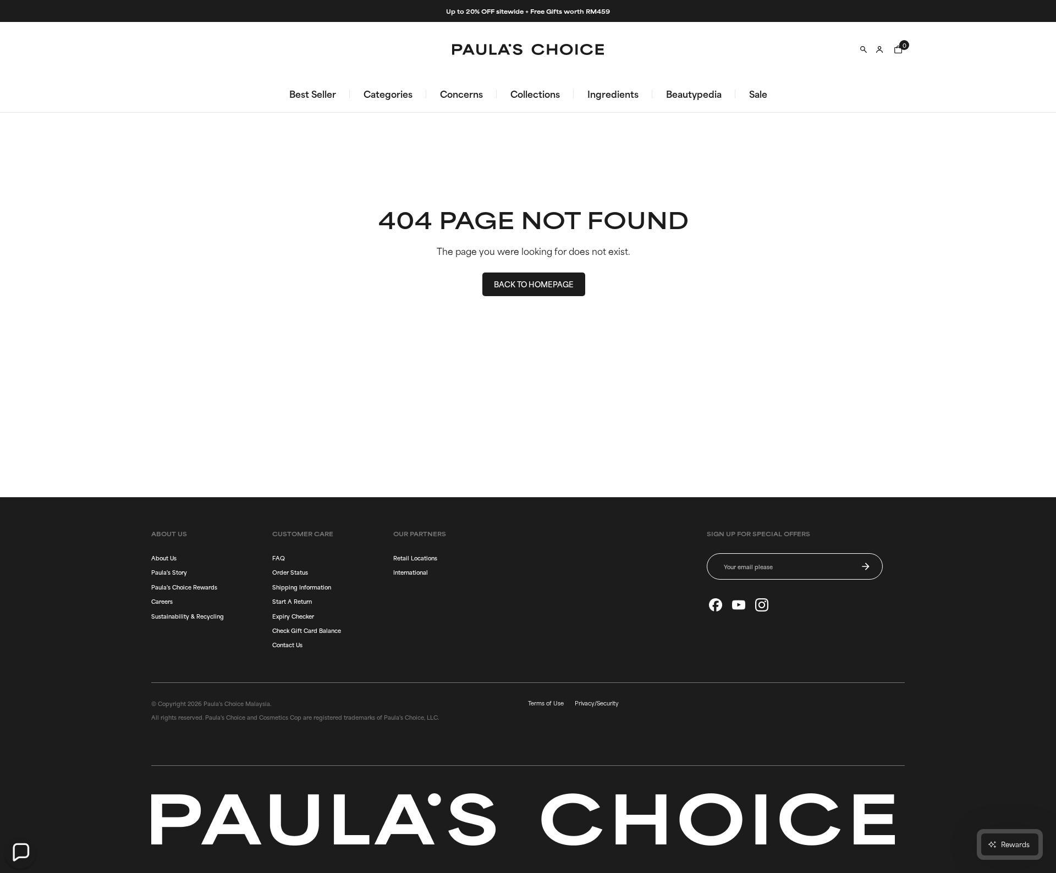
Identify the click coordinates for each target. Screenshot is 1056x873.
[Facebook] (715, 605)
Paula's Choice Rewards (184, 586)
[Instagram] (762, 605)
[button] (20, 853)
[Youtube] (738, 605)
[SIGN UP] (865, 566)
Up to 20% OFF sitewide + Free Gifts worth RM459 (528, 11)
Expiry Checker (293, 615)
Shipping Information (301, 586)
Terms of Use (546, 702)
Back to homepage (534, 284)
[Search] (863, 49)
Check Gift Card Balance (306, 630)
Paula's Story (169, 572)
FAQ (278, 557)
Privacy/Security (597, 702)
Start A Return (292, 601)
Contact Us (287, 644)
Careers (162, 601)
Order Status (290, 572)
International (410, 572)
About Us (164, 557)
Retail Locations (415, 557)
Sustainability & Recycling (187, 615)
